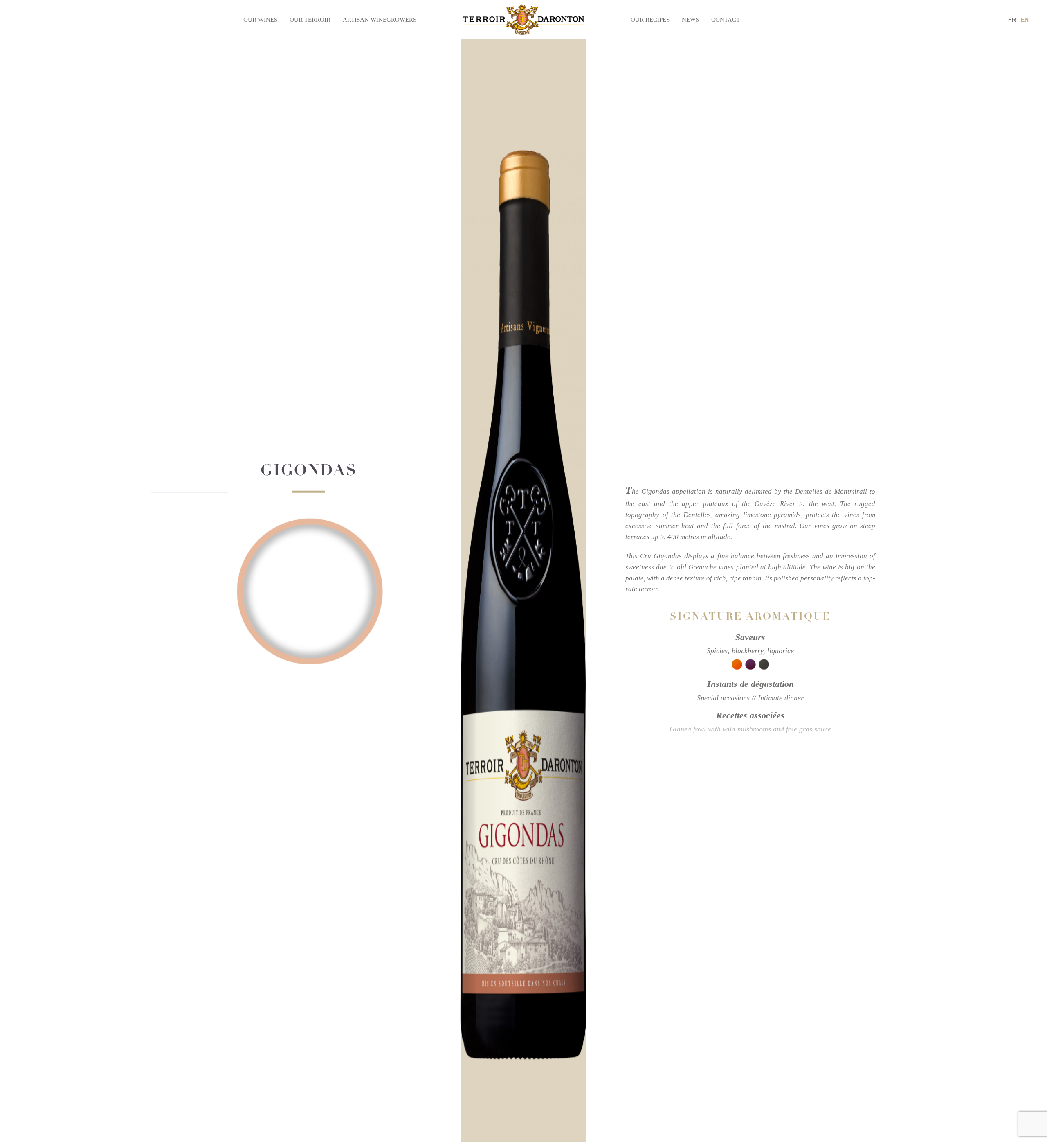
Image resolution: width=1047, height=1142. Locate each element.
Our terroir (310, 19)
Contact (725, 19)
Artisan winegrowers (379, 19)
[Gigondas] (309, 580)
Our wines (260, 19)
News (690, 19)
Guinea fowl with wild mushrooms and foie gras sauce (750, 729)
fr (1012, 19)
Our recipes (650, 19)
